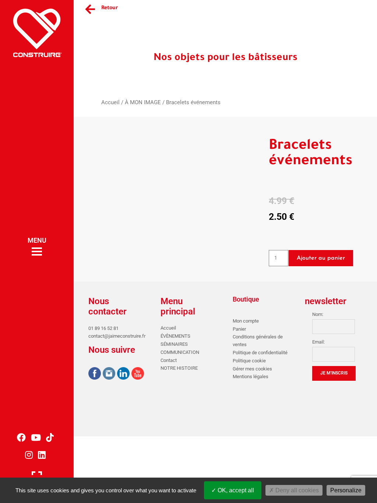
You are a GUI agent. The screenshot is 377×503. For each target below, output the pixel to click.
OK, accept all (235, 490)
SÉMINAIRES (174, 344)
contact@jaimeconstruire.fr (116, 336)
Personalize (346, 490)
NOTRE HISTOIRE (179, 368)
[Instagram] (109, 374)
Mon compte (246, 321)
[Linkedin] (123, 374)
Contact (169, 360)
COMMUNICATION (180, 352)
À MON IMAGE (143, 102)
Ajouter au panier (321, 258)
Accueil (110, 102)
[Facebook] (94, 374)
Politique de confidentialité (260, 352)
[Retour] (90, 9)
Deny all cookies (296, 490)
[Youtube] (137, 374)
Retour (109, 8)
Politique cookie (249, 360)
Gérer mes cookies (252, 369)
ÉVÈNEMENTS (175, 336)
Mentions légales (250, 376)
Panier (239, 329)
